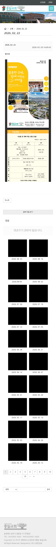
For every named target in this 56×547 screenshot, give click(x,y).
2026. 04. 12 (37, 463)
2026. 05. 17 (17, 418)
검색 (48, 489)
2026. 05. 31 (17, 395)
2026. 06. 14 (17, 372)
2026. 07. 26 (17, 304)
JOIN (50, 2)
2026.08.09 (17, 282)
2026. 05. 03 (17, 440)
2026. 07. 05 (37, 327)
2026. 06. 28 (17, 350)
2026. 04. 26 (37, 440)
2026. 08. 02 (37, 282)
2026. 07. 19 (37, 304)
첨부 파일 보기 (28, 212)
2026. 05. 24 (37, 395)
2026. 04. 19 (17, 463)
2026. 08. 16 (37, 259)
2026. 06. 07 (37, 372)
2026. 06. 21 (37, 350)
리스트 (7, 200)
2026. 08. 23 (17, 259)
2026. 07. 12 (17, 327)
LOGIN (43, 2)
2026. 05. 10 (37, 418)
